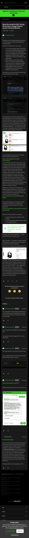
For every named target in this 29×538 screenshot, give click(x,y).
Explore (3, 511)
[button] (2, 3)
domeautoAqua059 (9, 35)
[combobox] (14, 7)
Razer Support (5, 19)
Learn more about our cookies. (16, 528)
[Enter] (2, 7)
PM (9, 459)
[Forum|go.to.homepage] (10, 3)
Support (3, 516)
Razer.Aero (7, 436)
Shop (3, 507)
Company (4, 520)
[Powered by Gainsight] (14, 502)
